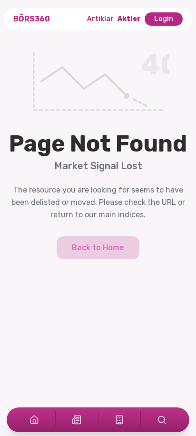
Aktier (129, 19)
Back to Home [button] (98, 247)
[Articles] (76, 419)
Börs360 (31, 18)
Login (163, 19)
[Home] (34, 419)
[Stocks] (119, 419)
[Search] (161, 419)
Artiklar (100, 19)
